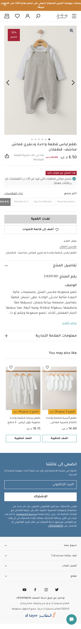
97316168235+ (55, 526)
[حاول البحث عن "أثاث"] (38, 16)
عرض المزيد (69, 323)
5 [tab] (35, 139)
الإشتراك (41, 497)
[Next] (7, 83)
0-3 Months (21, 202)
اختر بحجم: (70, 193)
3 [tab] (42, 139)
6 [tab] (32, 139)
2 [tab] (46, 139)
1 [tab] (49, 139)
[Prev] (73, 83)
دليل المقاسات (13, 193)
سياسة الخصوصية (26, 514)
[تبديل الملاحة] (74, 16)
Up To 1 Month (43, 202)
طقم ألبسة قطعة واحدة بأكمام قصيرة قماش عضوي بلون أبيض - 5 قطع (60, 421)
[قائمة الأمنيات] (47, 367)
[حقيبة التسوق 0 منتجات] (7, 16)
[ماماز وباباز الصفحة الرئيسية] (62, 16)
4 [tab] (39, 139)
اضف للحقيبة (59, 438)
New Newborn (66, 202)
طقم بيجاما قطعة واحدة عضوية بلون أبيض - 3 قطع (24, 420)
